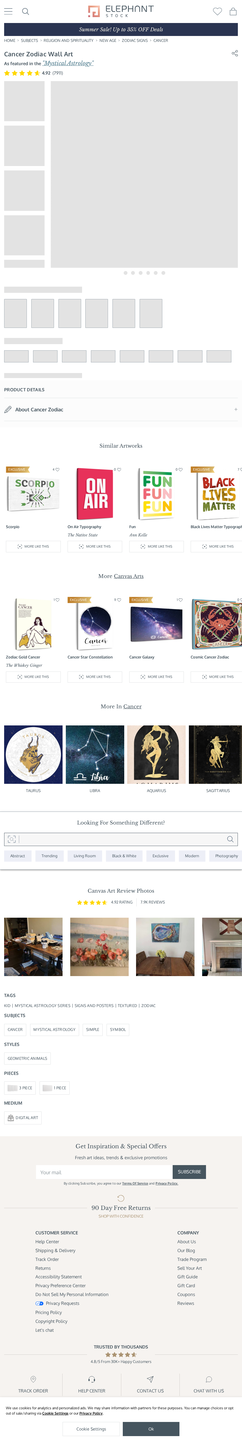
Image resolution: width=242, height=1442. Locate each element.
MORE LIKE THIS (36, 546)
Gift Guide (187, 1277)
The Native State (83, 535)
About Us (186, 1241)
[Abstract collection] (18, 856)
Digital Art (27, 1117)
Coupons (186, 1294)
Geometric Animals (27, 1058)
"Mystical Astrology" (68, 63)
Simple (92, 1029)
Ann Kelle (138, 535)
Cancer (160, 40)
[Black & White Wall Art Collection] (124, 856)
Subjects (29, 40)
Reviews (185, 1303)
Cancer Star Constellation (90, 657)
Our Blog (186, 1250)
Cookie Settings (55, 1413)
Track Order (47, 1259)
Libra (95, 790)
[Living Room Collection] (85, 856)
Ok (151, 1428)
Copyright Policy (51, 1321)
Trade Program (192, 1259)
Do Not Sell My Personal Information (72, 1294)
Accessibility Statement (58, 1277)
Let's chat (44, 1330)
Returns (43, 1268)
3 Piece (25, 1087)
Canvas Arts (129, 576)
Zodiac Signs (135, 40)
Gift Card (186, 1285)
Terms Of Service (135, 1183)
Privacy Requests (62, 1303)
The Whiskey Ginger (24, 665)
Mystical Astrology (54, 1029)
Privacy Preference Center (60, 1285)
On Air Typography (84, 526)
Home (9, 40)
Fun (132, 526)
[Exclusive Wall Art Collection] (160, 856)
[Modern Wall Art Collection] (192, 856)
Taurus (33, 790)
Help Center (47, 1241)
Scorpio (12, 526)
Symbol (118, 1029)
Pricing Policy (48, 1312)
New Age (107, 40)
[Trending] (49, 856)
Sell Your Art (189, 1268)
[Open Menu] (8, 11)
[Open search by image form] (11, 839)
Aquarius (156, 790)
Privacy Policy (91, 1413)
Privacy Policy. (167, 1183)
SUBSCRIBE (189, 1172)
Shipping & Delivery (55, 1250)
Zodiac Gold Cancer (23, 657)
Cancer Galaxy (141, 657)
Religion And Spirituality (69, 40)
